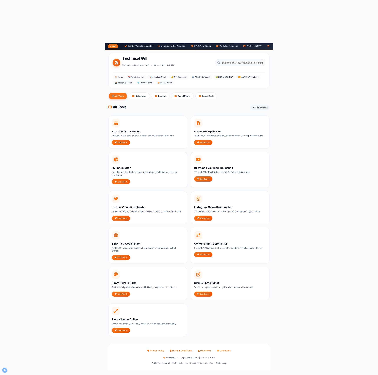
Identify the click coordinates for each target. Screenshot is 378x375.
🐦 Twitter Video (144, 83)
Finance (162, 96)
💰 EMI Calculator (178, 77)
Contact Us (225, 350)
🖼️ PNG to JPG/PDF (224, 77)
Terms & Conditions (181, 350)
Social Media (184, 96)
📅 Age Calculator (136, 77)
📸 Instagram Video (123, 83)
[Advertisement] (88, 20)
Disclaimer (205, 350)
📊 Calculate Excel (157, 77)
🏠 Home (119, 77)
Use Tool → (122, 142)
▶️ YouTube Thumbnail (248, 77)
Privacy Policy (156, 350)
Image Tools (208, 96)
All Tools (119, 96)
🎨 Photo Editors (165, 83)
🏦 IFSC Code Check (201, 77)
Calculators (140, 96)
